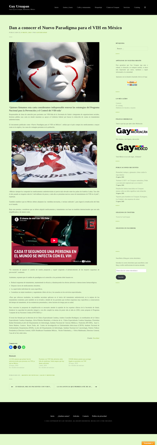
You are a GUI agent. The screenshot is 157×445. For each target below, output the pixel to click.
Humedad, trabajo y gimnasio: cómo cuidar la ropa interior (131, 173)
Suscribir (121, 277)
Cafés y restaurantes (83, 7)
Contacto (118, 103)
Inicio (56, 7)
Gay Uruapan (19, 6)
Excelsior (96, 338)
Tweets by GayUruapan (123, 217)
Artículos (76, 416)
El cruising (119, 105)
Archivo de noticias (30, 375)
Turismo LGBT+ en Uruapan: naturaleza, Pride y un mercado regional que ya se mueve (132, 182)
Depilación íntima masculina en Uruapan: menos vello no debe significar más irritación (131, 190)
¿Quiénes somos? (64, 416)
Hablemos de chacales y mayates (125, 108)
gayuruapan (41, 32)
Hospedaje (98, 7)
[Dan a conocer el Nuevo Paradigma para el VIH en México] (54, 43)
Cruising (137, 7)
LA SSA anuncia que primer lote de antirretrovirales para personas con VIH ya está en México (22, 361)
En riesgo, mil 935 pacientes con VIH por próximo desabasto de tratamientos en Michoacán (35, 386)
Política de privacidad (99, 416)
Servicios (127, 7)
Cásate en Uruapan (112, 7)
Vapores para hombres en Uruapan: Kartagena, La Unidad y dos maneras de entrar (131, 198)
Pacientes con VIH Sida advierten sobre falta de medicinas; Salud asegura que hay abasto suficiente (51, 361)
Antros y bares (68, 7)
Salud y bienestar (47, 375)
